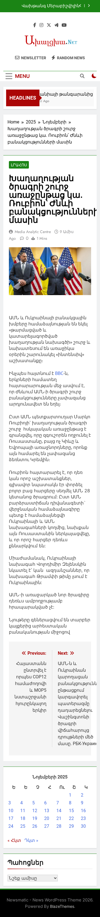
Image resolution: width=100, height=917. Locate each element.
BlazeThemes (62, 906)
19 (34, 818)
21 (58, 818)
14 (58, 810)
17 (10, 818)
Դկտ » (31, 840)
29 (71, 826)
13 (46, 810)
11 (22, 810)
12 (34, 810)
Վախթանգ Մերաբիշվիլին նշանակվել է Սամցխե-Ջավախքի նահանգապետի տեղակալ (48, 6)
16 (83, 810)
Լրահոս (19, 165)
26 (34, 826)
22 (71, 818)
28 (58, 826)
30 (83, 826)
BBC (59, 373)
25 (22, 826)
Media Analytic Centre (33, 231)
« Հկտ (14, 840)
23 (83, 818)
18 (22, 818)
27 (46, 826)
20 (46, 818)
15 (71, 810)
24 (10, 826)
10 (10, 810)
